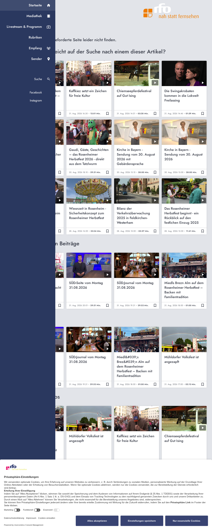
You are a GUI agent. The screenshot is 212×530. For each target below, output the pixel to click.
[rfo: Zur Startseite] (171, 10)
